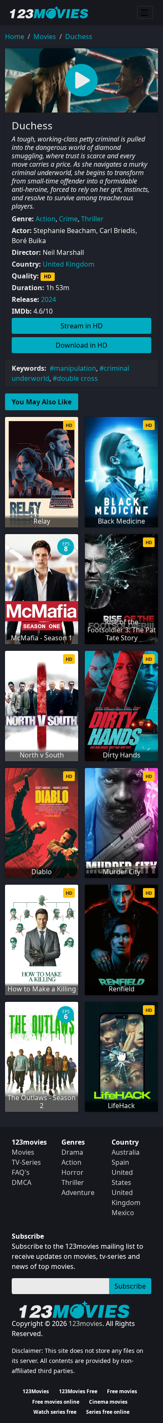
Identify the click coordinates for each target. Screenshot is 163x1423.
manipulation (75, 368)
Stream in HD (82, 325)
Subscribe (130, 1286)
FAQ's (21, 1172)
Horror (72, 1172)
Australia (126, 1152)
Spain (120, 1162)
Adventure (77, 1192)
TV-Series (26, 1162)
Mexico (123, 1212)
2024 (48, 299)
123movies (85, 1323)
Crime (68, 218)
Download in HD (81, 345)
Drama (72, 1152)
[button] (81, 80)
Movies (44, 36)
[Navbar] (145, 12)
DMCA (21, 1182)
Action (46, 218)
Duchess (78, 36)
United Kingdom (68, 264)
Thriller (92, 218)
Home (14, 36)
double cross (77, 378)
